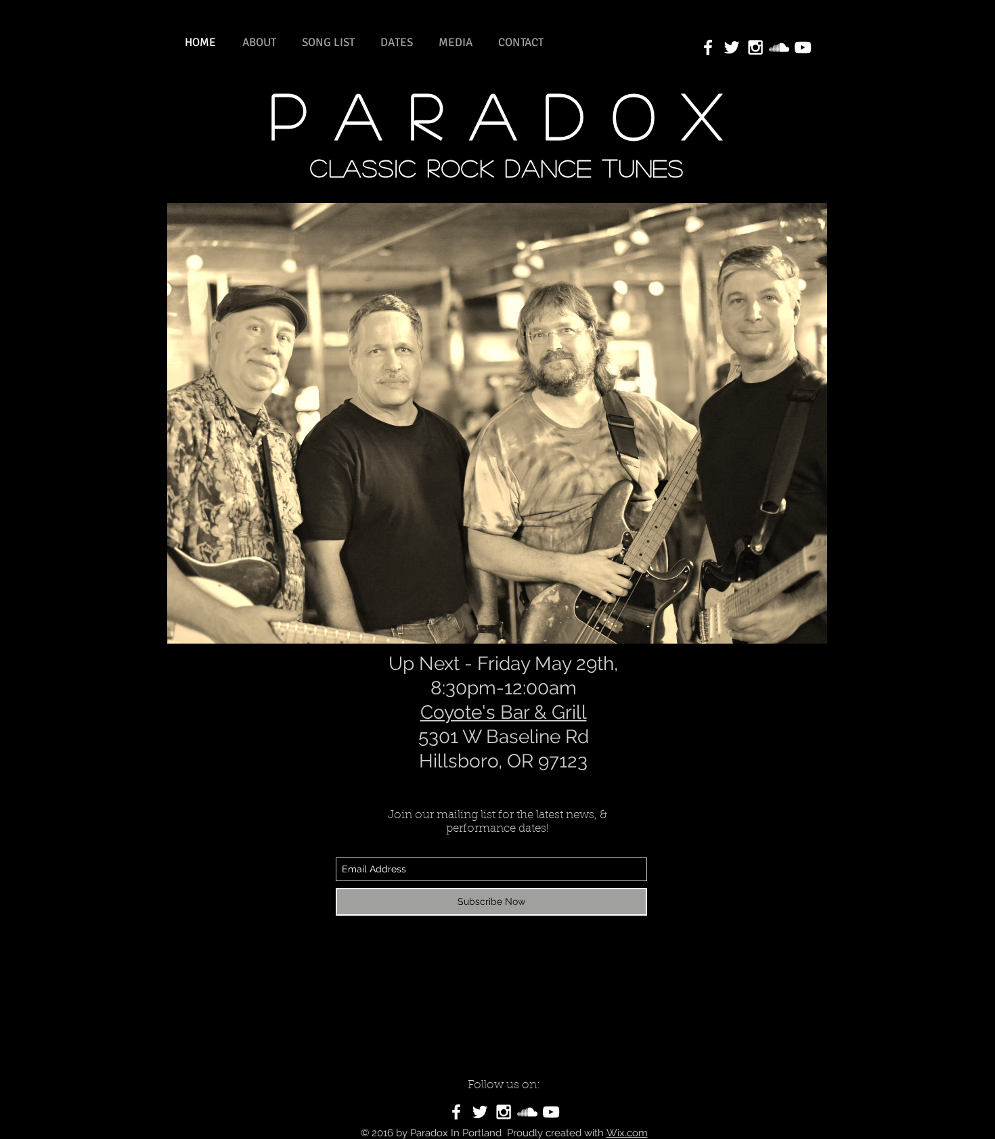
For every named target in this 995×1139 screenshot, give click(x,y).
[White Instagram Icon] (755, 47)
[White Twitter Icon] (732, 47)
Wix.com (627, 1133)
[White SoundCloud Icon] (779, 47)
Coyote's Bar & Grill (503, 712)
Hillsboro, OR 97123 (503, 761)
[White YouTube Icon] (803, 47)
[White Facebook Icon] (456, 1112)
